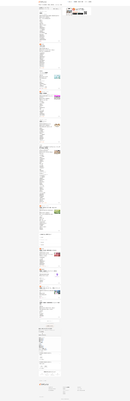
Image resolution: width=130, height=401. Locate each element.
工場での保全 (42, 45)
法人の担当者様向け (51, 390)
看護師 (41, 13)
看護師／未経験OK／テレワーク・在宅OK (48, 271)
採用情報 (64, 393)
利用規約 (64, 388)
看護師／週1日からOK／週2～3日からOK (48, 207)
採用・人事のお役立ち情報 (81, 390)
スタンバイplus (79, 388)
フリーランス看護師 (44, 72)
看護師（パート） (43, 121)
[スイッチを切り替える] (48, 8)
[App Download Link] (75, 13)
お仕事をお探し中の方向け (52, 388)
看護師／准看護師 (43, 93)
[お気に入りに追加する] (59, 41)
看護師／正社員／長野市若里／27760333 (48, 250)
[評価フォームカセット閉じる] (60, 371)
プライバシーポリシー (66, 390)
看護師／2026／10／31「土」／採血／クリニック (50, 288)
